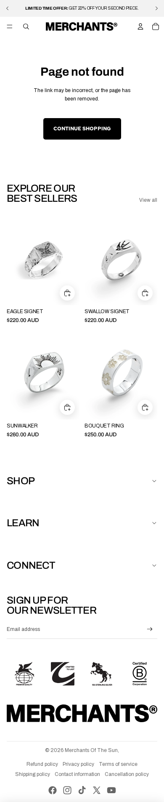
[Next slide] (156, 8)
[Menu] (9, 26)
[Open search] (26, 26)
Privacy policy (78, 764)
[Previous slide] (7, 8)
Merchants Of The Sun (91, 750)
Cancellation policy (127, 774)
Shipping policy (32, 774)
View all (148, 200)
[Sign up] (150, 629)
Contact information (77, 774)
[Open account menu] (140, 26)
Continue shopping (82, 128)
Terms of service (118, 764)
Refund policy (42, 764)
